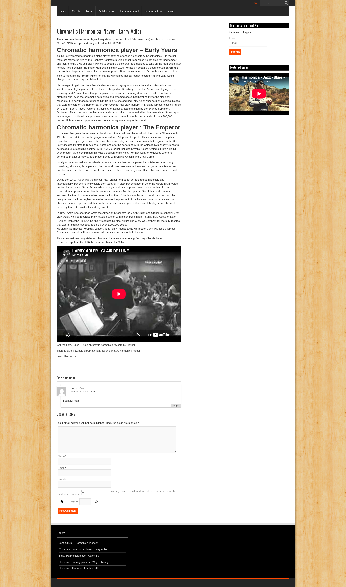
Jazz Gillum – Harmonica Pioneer (78, 542)
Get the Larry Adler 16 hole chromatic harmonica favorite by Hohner (96, 344)
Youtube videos (106, 11)
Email (61, 467)
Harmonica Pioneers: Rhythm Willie (79, 568)
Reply (176, 405)
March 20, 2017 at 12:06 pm (82, 391)
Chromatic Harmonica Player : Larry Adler (83, 549)
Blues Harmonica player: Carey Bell (79, 555)
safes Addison (77, 388)
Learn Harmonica (66, 356)
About (171, 11)
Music (89, 11)
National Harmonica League (153, 199)
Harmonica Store (153, 11)
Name (61, 456)
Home (63, 11)
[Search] (286, 3)
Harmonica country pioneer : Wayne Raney (84, 562)
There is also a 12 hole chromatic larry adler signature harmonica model (98, 350)
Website (76, 11)
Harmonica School (129, 11)
